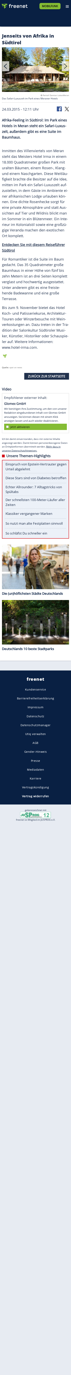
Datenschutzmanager (36, 725)
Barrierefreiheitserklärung (35, 698)
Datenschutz (35, 716)
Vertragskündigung (35, 787)
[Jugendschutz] (35, 814)
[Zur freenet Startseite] (14, 5)
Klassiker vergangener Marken (29, 513)
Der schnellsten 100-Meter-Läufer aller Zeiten (35, 502)
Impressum (36, 707)
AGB (35, 743)
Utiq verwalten (35, 734)
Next (65, 66)
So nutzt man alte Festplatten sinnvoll (34, 523)
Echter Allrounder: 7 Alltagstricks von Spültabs (34, 489)
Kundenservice (35, 689)
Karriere (35, 778)
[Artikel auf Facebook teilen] (59, 108)
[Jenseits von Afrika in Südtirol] (35, 70)
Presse (35, 761)
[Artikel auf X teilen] (67, 108)
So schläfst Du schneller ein (26, 533)
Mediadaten (35, 769)
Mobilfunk (50, 6)
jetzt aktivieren (20, 427)
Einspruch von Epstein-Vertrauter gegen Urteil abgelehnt (36, 466)
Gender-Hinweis (35, 752)
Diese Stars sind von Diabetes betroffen (36, 478)
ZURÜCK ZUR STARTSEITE (46, 376)
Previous (5, 66)
